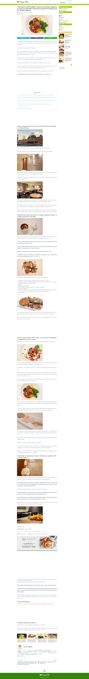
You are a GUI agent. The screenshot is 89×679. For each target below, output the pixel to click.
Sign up (70, 2)
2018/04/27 (67, 43)
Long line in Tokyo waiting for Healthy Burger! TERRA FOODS (21, 641)
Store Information (22, 106)
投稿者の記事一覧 (22, 656)
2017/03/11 (66, 48)
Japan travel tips (63, 22)
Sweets (62, 19)
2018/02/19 (66, 61)
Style (21, 4)
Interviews (62, 17)
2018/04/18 (66, 55)
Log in (67, 2)
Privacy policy (62, 67)
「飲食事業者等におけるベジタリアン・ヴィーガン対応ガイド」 (35, 652)
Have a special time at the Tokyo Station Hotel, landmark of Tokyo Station (35, 95)
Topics (62, 15)
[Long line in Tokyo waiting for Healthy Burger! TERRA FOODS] (22, 636)
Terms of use (62, 68)
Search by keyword (64, 8)
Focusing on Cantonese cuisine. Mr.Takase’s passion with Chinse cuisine (35, 104)
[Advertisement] (37, 84)
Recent (62, 13)
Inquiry (62, 29)
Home (18, 4)
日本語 (70, 0)
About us (62, 27)
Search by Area (63, 10)
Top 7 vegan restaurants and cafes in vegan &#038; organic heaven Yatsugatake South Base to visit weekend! (27, 663)
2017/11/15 (66, 37)
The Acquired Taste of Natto (67, 47)
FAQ (61, 26)
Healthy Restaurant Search (24, 108)
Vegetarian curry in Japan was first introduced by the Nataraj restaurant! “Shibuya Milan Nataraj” (42, 641)
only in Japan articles (64, 20)
